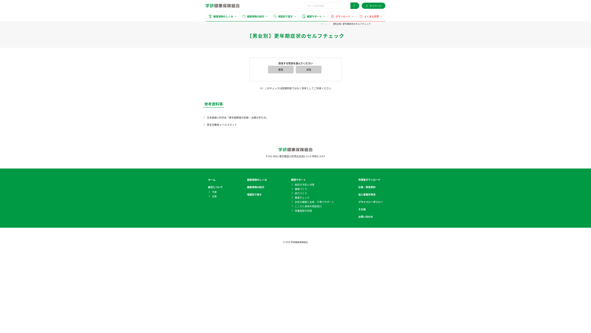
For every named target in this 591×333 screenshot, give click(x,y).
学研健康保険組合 (299, 242)
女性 (308, 69)
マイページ (375, 6)
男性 (280, 69)
